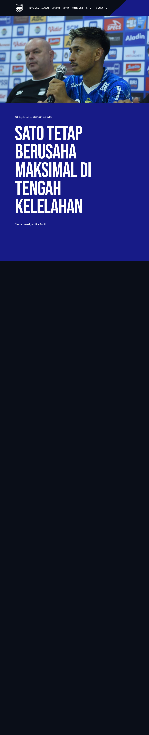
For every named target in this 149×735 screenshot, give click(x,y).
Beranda (34, 8)
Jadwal (45, 8)
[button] (82, 8)
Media (66, 8)
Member (56, 8)
